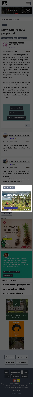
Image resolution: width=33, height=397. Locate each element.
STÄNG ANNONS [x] (9, 187)
